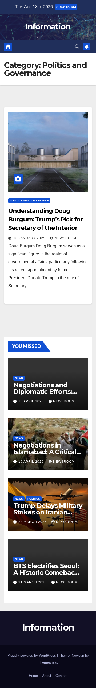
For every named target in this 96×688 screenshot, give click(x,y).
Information (47, 27)
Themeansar (47, 662)
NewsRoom (65, 238)
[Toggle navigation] (43, 46)
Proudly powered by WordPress (32, 655)
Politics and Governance (29, 200)
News (19, 378)
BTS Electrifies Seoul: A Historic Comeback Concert (46, 572)
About (46, 676)
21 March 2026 (33, 582)
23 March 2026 (33, 522)
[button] (77, 46)
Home (33, 676)
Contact (61, 676)
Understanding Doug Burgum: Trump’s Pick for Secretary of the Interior (45, 219)
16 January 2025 (29, 238)
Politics (33, 498)
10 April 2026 (31, 401)
